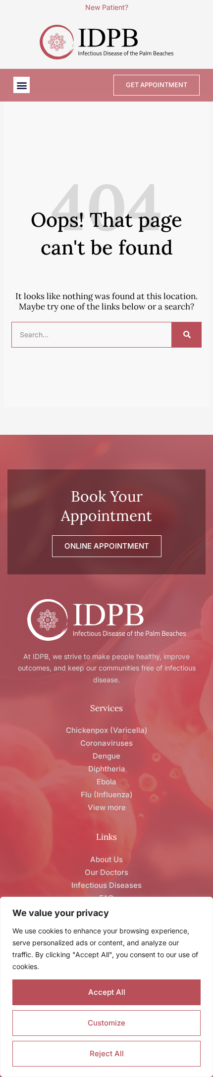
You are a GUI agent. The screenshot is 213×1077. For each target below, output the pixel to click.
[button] (21, 85)
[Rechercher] (186, 334)
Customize (106, 1022)
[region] (106, 987)
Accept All (106, 992)
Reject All (107, 1053)
